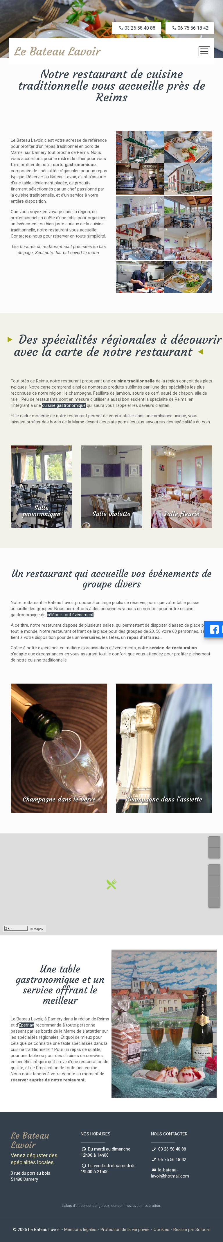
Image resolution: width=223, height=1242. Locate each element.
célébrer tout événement (70, 614)
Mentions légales (80, 1229)
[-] (214, 852)
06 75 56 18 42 (172, 1159)
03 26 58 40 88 (172, 1149)
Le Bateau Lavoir (57, 51)
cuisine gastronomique (64, 405)
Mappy (38, 928)
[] (214, 880)
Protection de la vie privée (125, 1229)
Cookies (161, 1229)
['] (214, 869)
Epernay (26, 1025)
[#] (214, 891)
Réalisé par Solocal (191, 1229)
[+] (214, 842)
